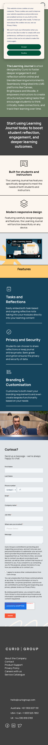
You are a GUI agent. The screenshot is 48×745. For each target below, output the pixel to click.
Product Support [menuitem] (14, 664)
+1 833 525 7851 (30, 713)
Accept (24, 47)
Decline (24, 53)
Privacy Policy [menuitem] (12, 668)
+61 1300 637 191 (30, 708)
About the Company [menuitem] (16, 658)
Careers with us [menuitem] (13, 671)
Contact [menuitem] (9, 661)
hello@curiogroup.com (23, 699)
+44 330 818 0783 (24, 718)
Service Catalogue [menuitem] (15, 674)
